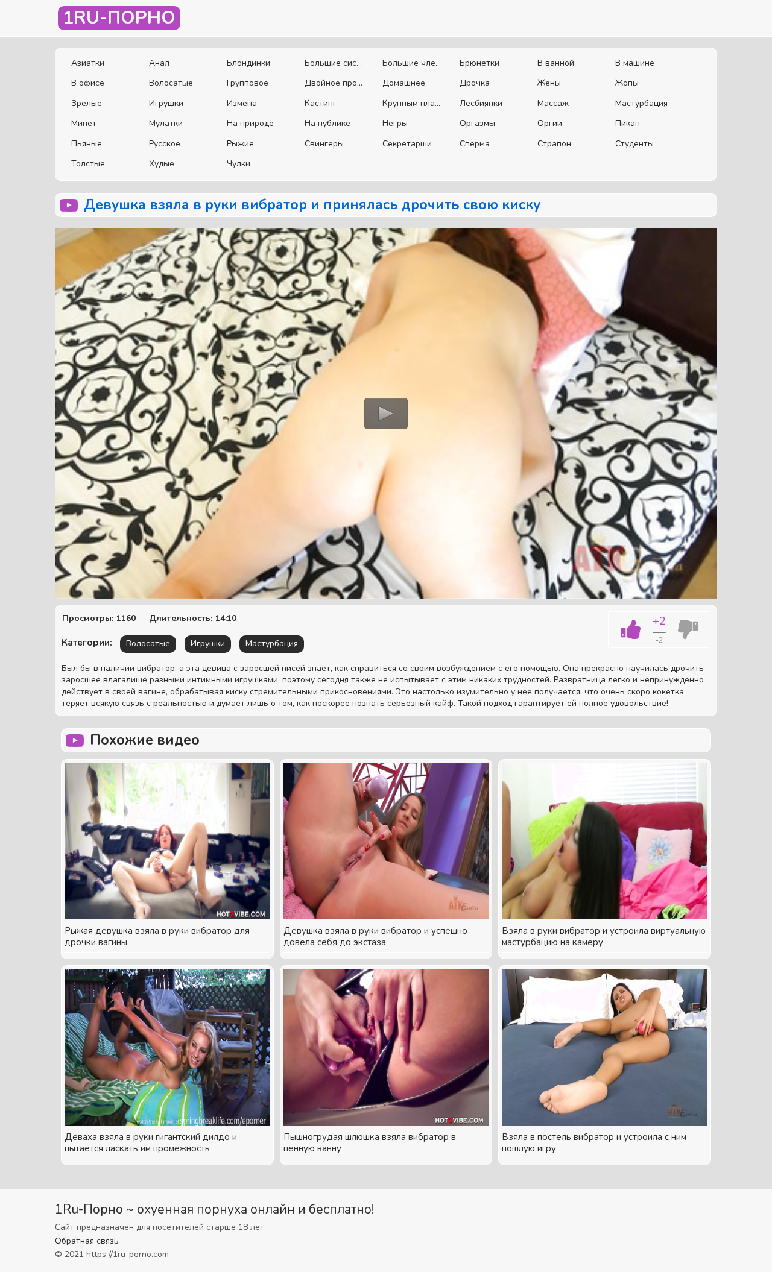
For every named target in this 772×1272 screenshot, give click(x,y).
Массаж (553, 103)
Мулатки (166, 123)
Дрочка (475, 83)
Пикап (627, 123)
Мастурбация (641, 103)
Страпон (554, 144)
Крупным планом (412, 103)
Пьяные (86, 144)
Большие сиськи (334, 63)
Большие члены (412, 63)
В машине (634, 63)
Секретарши (407, 144)
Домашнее (403, 83)
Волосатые (171, 83)
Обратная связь (87, 1241)
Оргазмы (477, 123)
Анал (159, 63)
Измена (242, 103)
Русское (164, 144)
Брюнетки (479, 63)
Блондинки (248, 63)
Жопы (627, 83)
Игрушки (166, 103)
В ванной (555, 63)
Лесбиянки (481, 103)
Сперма (475, 144)
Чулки (238, 163)
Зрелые (86, 103)
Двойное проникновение (334, 83)
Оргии (549, 123)
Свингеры (324, 144)
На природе (250, 123)
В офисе (87, 83)
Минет (83, 123)
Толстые (88, 163)
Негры (395, 123)
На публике (327, 123)
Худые (161, 163)
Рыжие (240, 144)
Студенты (634, 144)
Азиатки (87, 63)
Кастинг (321, 103)
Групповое (247, 83)
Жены (549, 83)
